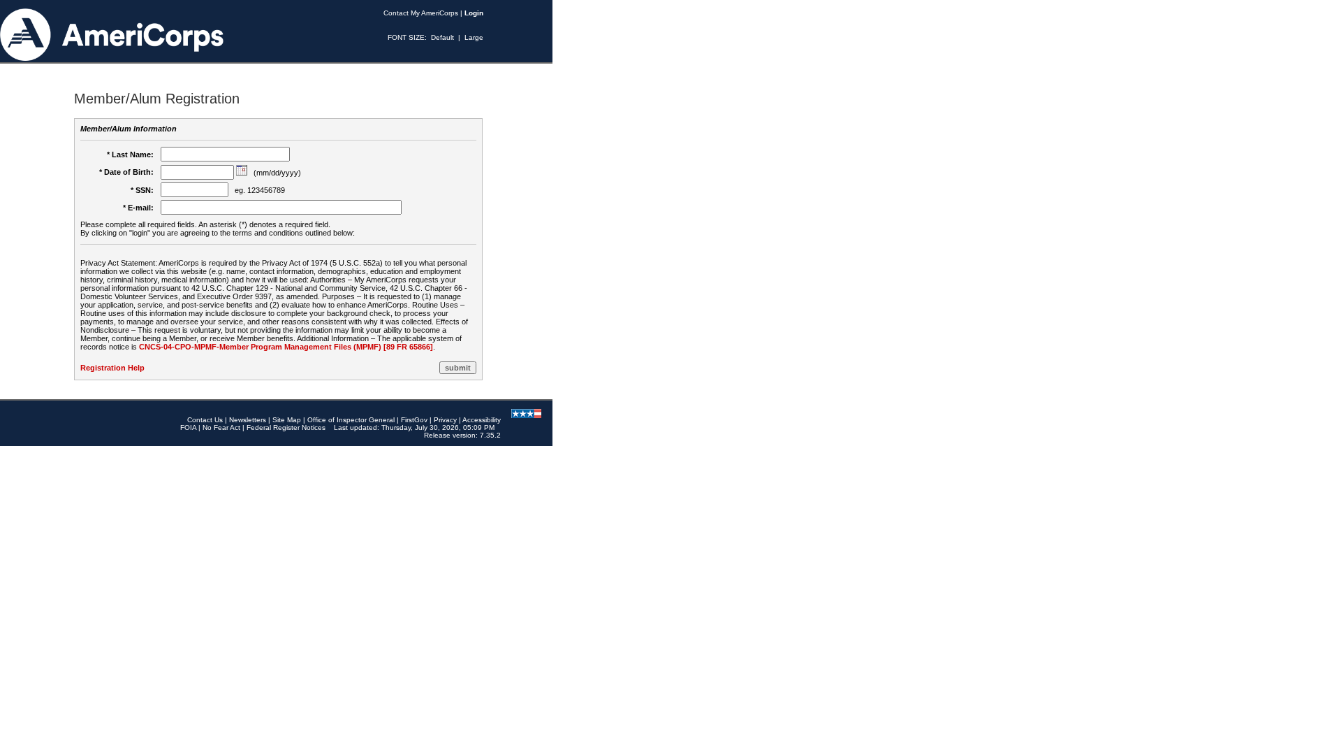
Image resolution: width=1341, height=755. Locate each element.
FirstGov (414, 420)
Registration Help (112, 368)
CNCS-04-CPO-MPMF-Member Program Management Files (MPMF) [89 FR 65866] (286, 347)
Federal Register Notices (286, 427)
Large (473, 37)
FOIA (188, 427)
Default (442, 37)
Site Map (286, 420)
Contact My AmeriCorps (420, 13)
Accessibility (481, 420)
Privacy (445, 420)
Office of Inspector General (351, 420)
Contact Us (205, 420)
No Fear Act (221, 427)
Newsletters (247, 420)
